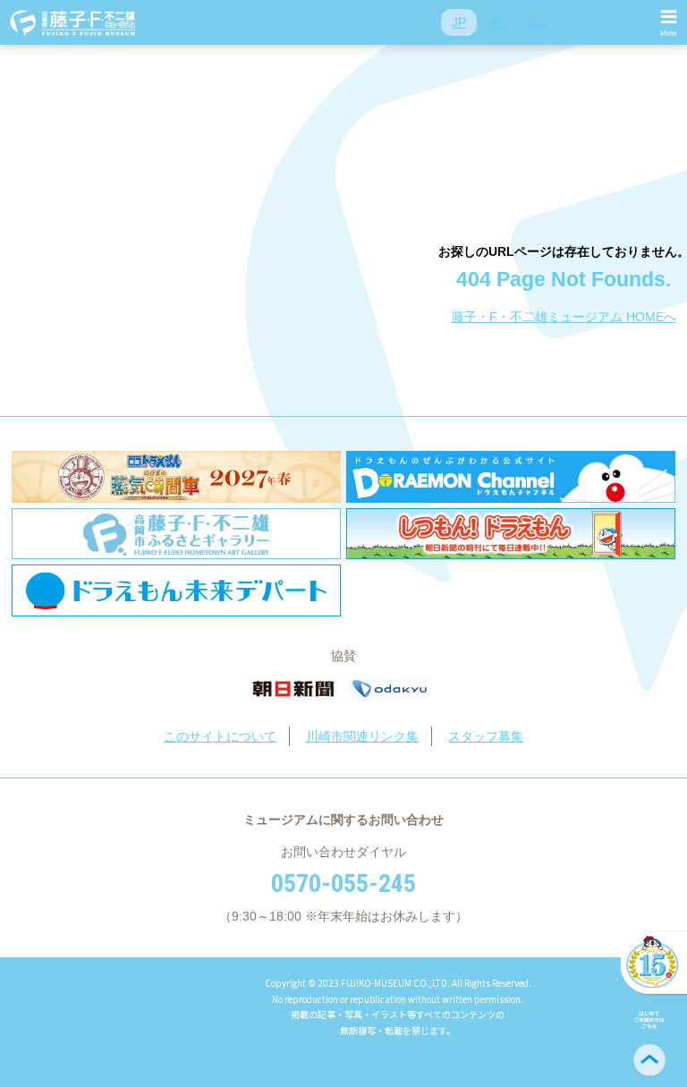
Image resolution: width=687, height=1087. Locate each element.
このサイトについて (220, 736)
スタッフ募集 (485, 736)
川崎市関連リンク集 (362, 736)
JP (459, 22)
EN (498, 22)
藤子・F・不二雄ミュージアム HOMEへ (564, 317)
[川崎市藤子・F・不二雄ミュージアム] (73, 22)
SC (538, 22)
